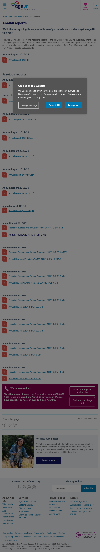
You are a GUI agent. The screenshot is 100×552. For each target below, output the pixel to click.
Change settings (28, 105)
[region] (50, 96)
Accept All (73, 105)
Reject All (54, 105)
